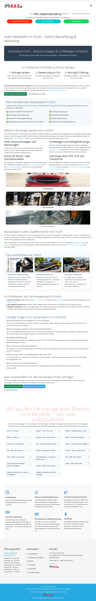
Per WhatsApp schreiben (37, 94)
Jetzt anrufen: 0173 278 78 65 (15, 94)
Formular (65, 14)
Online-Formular (12, 302)
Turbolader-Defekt (54, 150)
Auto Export (32, 569)
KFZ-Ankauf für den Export (75, 245)
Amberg (6, 245)
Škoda (14, 138)
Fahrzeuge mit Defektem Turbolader (35, 559)
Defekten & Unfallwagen (49, 14)
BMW (24, 138)
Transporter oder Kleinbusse (77, 167)
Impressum (40, 592)
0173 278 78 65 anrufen (13, 386)
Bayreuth (82, 243)
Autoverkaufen (33, 554)
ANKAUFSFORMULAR (20, 21)
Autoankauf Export (34, 572)
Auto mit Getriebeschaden (14, 167)
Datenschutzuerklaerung (52, 592)
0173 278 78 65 (38, 300)
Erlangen (76, 243)
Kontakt (51, 563)
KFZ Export (31, 565)
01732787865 (49, 21)
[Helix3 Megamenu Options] (91, 5)
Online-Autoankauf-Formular (58, 90)
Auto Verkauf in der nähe (80, 14)
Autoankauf (34, 14)
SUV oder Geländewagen (56, 169)
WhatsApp (77, 21)
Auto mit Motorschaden (34, 165)
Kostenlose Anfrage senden (34, 386)
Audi (17, 138)
